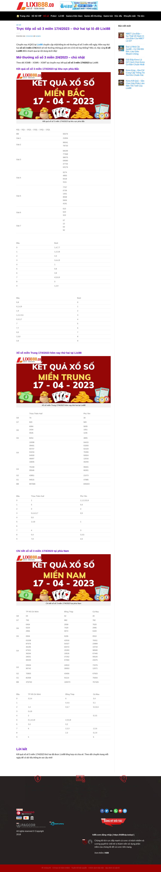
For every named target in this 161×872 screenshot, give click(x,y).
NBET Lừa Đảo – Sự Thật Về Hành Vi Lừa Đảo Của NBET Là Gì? (135, 37)
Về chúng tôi (46, 868)
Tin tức (140, 16)
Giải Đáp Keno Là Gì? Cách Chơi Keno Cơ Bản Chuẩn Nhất (135, 62)
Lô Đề (61, 16)
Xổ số (46, 16)
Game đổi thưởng (93, 16)
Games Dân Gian (74, 16)
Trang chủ (25, 16)
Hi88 (107, 853)
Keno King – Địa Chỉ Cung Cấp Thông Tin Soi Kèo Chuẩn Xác (135, 72)
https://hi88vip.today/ (123, 835)
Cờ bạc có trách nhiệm (61, 868)
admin (38, 36)
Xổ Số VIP (37, 16)
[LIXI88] (36, 5)
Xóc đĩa (118, 16)
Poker (54, 16)
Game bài (108, 16)
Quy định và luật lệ (112, 868)
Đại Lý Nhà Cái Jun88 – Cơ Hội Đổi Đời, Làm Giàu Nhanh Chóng (135, 50)
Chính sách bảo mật (96, 868)
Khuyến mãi (130, 16)
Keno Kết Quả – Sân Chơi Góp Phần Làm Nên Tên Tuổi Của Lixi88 (135, 84)
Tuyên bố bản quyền (79, 868)
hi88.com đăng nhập (102, 835)
